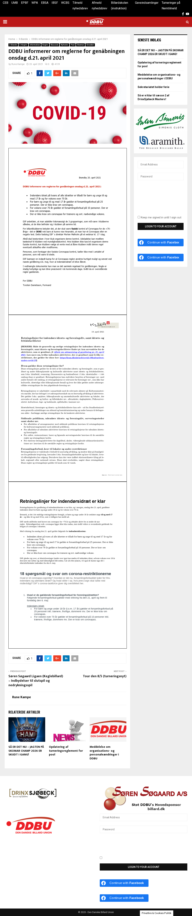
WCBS (65, 2)
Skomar (80, 45)
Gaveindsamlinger (146, 2)
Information (35, 45)
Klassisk (54, 45)
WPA (35, 2)
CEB (5, 2)
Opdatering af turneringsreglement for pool (66, 750)
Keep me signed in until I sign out (160, 217)
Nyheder (64, 45)
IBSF (55, 2)
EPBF (24, 2)
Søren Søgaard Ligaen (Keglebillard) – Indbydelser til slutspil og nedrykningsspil (35, 680)
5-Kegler (23, 45)
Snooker (90, 45)
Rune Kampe (18, 64)
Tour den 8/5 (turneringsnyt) (104, 676)
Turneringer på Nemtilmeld (171, 5)
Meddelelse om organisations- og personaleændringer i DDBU (104, 752)
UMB (14, 2)
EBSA (44, 2)
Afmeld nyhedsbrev (99, 5)
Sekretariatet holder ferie (153, 87)
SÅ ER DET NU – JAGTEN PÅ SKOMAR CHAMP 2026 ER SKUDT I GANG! (26, 750)
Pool (73, 45)
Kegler (45, 45)
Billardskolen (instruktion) (119, 5)
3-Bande (13, 45)
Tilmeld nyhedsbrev (80, 5)
